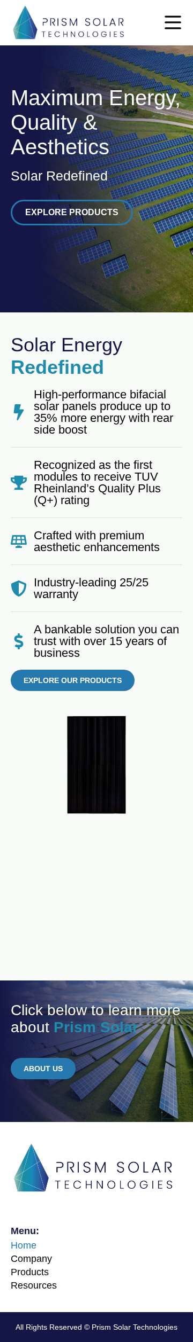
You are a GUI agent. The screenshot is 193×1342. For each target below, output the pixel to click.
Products (30, 1272)
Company (31, 1258)
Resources (34, 1285)
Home (23, 1245)
